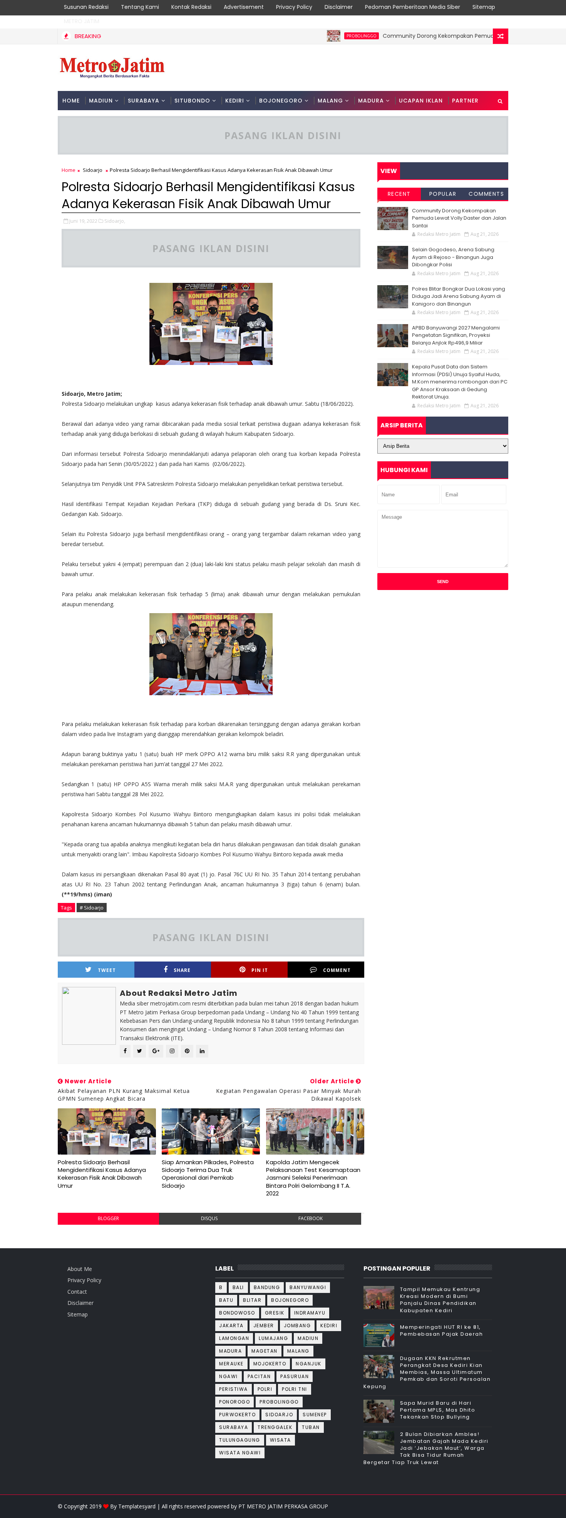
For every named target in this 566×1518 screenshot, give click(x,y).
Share (182, 970)
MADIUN (101, 100)
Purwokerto (237, 1414)
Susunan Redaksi (86, 7)
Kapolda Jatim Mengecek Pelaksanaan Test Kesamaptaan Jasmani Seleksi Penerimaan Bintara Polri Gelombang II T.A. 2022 (313, 1177)
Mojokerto (269, 1363)
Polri (265, 1389)
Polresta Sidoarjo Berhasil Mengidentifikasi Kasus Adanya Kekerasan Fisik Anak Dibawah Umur (102, 1174)
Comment (337, 970)
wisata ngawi (240, 1452)
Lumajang (273, 1338)
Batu (226, 1300)
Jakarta (231, 1325)
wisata (280, 1440)
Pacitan (259, 1376)
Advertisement (244, 7)
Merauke (231, 1363)
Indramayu (310, 1313)
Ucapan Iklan (421, 100)
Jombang (297, 1325)
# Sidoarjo (92, 907)
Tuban (311, 1427)
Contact (77, 1291)
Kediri (328, 1325)
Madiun (308, 1338)
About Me (79, 1269)
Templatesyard (137, 1506)
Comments (486, 194)
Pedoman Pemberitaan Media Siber (412, 7)
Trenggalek (275, 1427)
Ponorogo (234, 1402)
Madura (230, 1351)
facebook (310, 1218)
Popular (443, 194)
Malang (298, 1351)
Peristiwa (233, 1389)
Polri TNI (294, 1389)
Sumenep (315, 1414)
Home (71, 100)
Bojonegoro (290, 1300)
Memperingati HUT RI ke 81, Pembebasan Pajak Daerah (441, 1330)
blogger (108, 1218)
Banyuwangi (308, 1287)
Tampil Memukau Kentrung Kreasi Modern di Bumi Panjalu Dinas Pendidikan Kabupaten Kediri (440, 1300)
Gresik (275, 1313)
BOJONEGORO (281, 100)
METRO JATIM (81, 21)
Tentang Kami (140, 7)
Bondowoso (237, 1313)
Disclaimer (339, 7)
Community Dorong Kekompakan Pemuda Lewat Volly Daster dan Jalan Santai (459, 218)
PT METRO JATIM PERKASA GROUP (283, 1506)
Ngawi (228, 1376)
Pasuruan (294, 1376)
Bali (238, 1287)
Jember (263, 1325)
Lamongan (234, 1338)
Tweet (107, 970)
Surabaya (233, 1427)
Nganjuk (309, 1363)
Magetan (264, 1351)
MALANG (330, 100)
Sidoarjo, (114, 220)
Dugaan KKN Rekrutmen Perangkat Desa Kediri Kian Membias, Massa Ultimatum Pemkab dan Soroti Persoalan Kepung (427, 1372)
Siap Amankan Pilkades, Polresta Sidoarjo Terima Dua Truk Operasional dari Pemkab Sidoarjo (208, 1174)
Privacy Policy (294, 7)
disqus (209, 1218)
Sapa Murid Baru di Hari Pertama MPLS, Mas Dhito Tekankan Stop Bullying (438, 1409)
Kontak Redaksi (191, 7)
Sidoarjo (92, 169)
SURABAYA (143, 100)
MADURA (371, 100)
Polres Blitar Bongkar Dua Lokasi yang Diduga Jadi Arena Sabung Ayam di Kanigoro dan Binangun (458, 296)
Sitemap (483, 7)
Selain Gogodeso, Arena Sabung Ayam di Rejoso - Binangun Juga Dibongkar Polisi (453, 257)
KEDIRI (234, 100)
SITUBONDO (192, 100)
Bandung (267, 1287)
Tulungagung (239, 1440)
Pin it (259, 970)
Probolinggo (334, 36)
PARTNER (465, 100)
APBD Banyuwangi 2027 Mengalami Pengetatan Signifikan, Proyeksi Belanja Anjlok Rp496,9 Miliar (456, 335)
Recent (399, 194)
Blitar (252, 1300)
